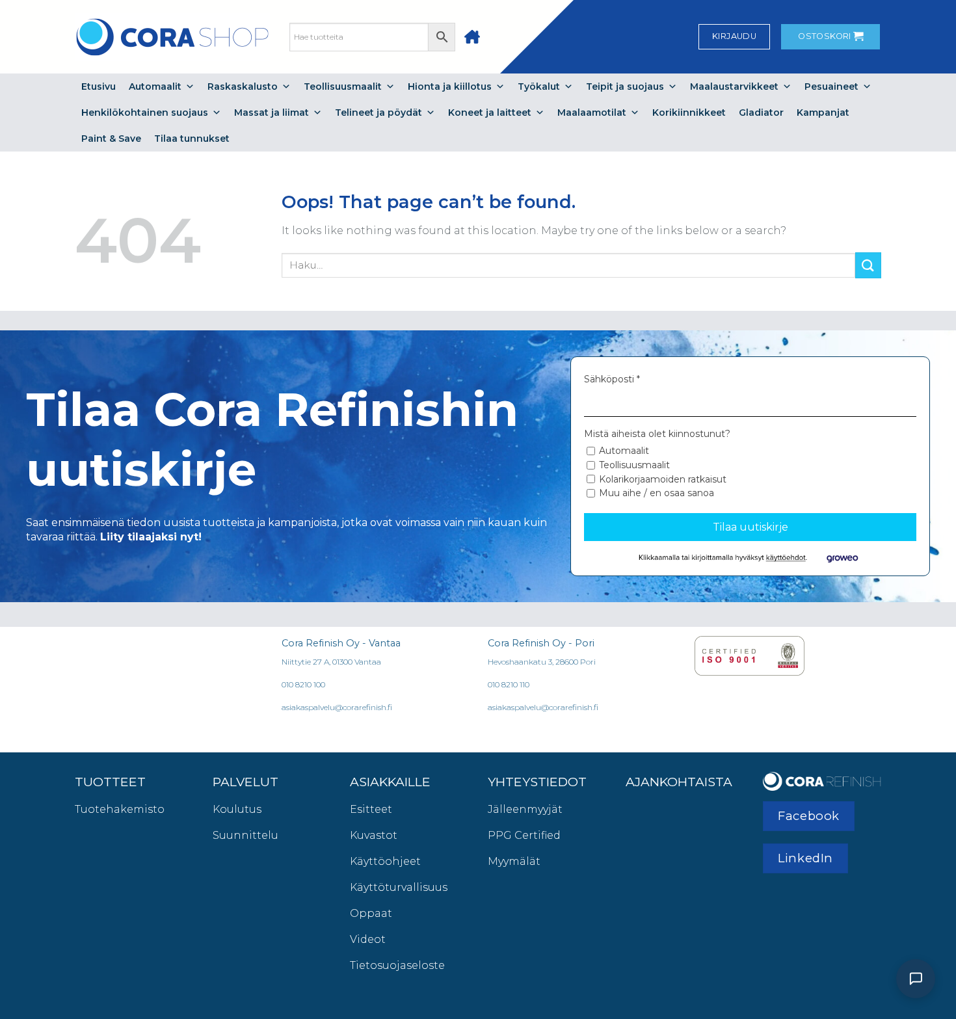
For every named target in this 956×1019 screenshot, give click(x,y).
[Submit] (868, 265)
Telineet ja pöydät (378, 112)
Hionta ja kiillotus (450, 86)
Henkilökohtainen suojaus (144, 112)
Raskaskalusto (242, 86)
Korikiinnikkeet (689, 112)
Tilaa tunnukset (192, 138)
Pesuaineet (831, 86)
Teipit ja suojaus (625, 86)
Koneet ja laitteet (489, 112)
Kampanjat (823, 112)
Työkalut (539, 86)
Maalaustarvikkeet (734, 86)
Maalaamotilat (591, 112)
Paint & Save (111, 138)
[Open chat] (915, 978)
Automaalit (155, 86)
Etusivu (98, 86)
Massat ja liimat (271, 112)
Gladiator (761, 112)
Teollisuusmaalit (343, 86)
